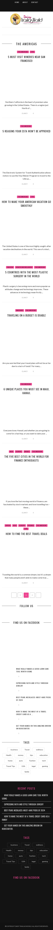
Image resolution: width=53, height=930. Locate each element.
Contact (34, 2)
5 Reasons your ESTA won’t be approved (26, 131)
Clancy (25, 113)
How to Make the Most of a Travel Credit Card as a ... (31, 713)
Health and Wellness (24, 267)
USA (23, 766)
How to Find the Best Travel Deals (26, 534)
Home (17, 2)
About (25, 2)
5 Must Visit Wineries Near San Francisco (26, 59)
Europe (18, 451)
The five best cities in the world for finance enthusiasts (26, 458)
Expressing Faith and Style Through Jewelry (23, 804)
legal (34, 766)
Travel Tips (10, 766)
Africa (8, 525)
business (14, 750)
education (44, 755)
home (10, 761)
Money (27, 451)
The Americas (23, 52)
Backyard (19, 310)
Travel (26, 750)
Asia (11, 451)
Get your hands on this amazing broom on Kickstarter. (22, 827)
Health (8, 755)
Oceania (31, 525)
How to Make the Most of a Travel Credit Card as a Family (25, 818)
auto (21, 761)
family (27, 772)
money (20, 755)
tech (44, 761)
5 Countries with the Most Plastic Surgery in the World (26, 274)
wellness (39, 750)
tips (31, 755)
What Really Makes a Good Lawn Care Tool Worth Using (25, 797)
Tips (32, 52)
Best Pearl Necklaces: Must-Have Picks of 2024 (24, 810)
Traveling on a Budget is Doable (26, 315)
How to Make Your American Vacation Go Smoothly (26, 204)
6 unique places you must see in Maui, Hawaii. (26, 391)
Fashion (10, 267)
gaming (45, 766)
